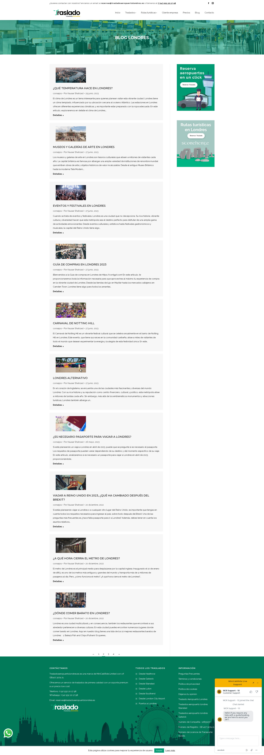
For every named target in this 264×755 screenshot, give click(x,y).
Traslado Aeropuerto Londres (192, 699)
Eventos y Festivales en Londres (79, 205)
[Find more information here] (238, 715)
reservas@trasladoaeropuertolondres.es (75, 700)
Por (73, 93)
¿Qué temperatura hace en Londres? (83, 88)
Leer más (170, 750)
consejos (57, 93)
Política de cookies (187, 689)
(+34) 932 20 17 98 (167, 3)
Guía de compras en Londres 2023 (79, 264)
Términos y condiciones (189, 679)
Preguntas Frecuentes (189, 674)
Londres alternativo (70, 378)
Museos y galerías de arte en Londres (84, 147)
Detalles (57, 115)
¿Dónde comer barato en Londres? (81, 613)
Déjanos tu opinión (187, 694)
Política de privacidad (189, 684)
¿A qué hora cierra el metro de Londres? (86, 558)
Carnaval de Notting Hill (73, 323)
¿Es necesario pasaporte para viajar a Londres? (92, 436)
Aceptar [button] (159, 750)
